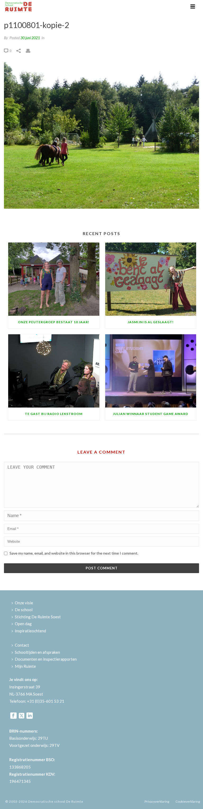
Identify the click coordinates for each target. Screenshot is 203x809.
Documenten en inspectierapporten (46, 659)
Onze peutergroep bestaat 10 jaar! (53, 322)
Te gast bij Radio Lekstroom (53, 414)
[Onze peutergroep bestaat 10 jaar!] (53, 279)
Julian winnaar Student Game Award (150, 414)
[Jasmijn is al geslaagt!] (150, 279)
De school (24, 609)
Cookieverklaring (188, 801)
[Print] (30, 50)
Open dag (23, 623)
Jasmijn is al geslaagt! (151, 322)
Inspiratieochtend (30, 630)
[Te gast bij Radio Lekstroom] (53, 371)
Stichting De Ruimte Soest (38, 616)
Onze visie (24, 602)
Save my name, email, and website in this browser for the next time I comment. (74, 553)
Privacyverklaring (157, 801)
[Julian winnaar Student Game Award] (150, 371)
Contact (22, 645)
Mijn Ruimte (25, 666)
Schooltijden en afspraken (37, 652)
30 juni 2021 (30, 37)
